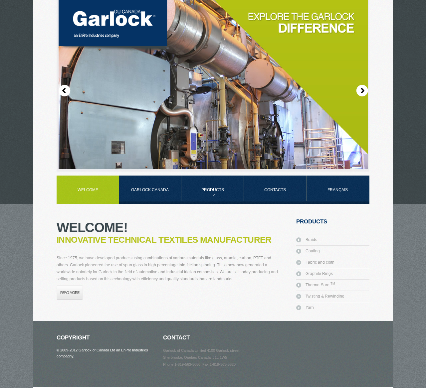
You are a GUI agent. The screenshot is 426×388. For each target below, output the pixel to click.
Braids (311, 239)
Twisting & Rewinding (325, 296)
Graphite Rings (319, 273)
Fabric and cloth (320, 262)
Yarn (310, 307)
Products (202, 194)
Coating (313, 251)
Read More (69, 293)
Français (337, 190)
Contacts (275, 190)
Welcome (88, 190)
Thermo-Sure (320, 285)
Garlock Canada (150, 190)
